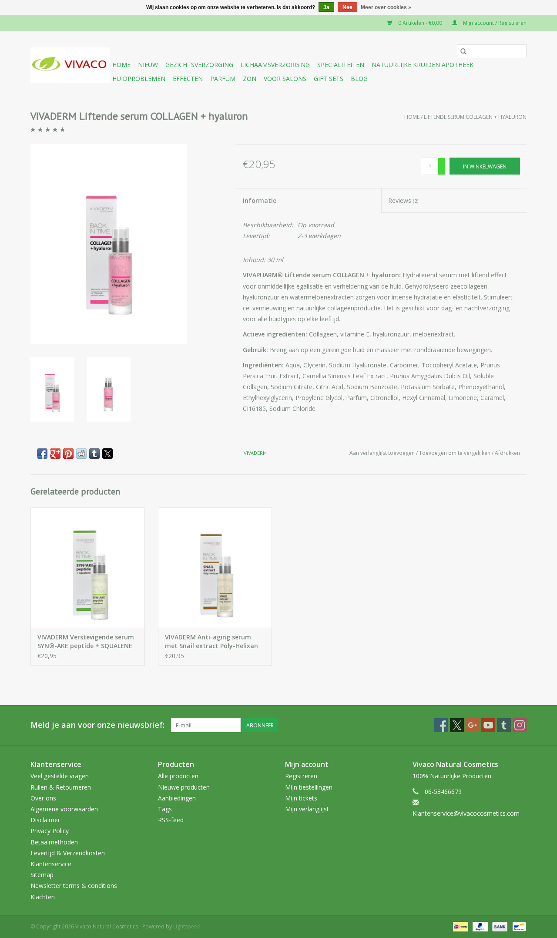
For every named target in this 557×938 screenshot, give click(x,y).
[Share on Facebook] (42, 453)
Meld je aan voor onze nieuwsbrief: (97, 725)
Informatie (259, 200)
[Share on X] (107, 453)
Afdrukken (507, 453)
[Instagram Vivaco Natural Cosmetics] (520, 725)
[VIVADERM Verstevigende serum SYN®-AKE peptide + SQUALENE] (87, 567)
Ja (326, 7)
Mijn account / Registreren (494, 23)
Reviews (403, 200)
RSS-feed (171, 820)
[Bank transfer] (499, 926)
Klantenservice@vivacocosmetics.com (466, 813)
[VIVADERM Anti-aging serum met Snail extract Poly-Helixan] (215, 567)
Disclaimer (45, 820)
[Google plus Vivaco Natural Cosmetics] (473, 725)
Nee (347, 7)
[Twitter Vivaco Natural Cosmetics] (457, 725)
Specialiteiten (340, 65)
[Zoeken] (463, 51)
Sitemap (42, 875)
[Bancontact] (518, 926)
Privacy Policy (49, 831)
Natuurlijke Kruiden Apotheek (422, 65)
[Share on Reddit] (81, 453)
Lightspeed (187, 926)
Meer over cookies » (386, 7)
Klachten (42, 897)
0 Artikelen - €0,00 (420, 23)
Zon (249, 78)
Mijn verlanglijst (307, 809)
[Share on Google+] (55, 453)
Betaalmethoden (54, 842)
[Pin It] (68, 453)
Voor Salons (285, 78)
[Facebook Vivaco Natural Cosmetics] (441, 725)
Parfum (222, 78)
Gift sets (328, 78)
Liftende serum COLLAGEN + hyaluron (475, 117)
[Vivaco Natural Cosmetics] (70, 65)
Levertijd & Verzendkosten (67, 853)
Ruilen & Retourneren (60, 787)
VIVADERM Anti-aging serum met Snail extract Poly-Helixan (211, 641)
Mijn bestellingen (308, 787)
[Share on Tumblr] (94, 453)
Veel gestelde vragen (59, 776)
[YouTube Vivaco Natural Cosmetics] (488, 725)
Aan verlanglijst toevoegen (382, 453)
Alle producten (178, 776)
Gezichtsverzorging (199, 65)
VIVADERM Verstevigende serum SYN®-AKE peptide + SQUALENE (85, 641)
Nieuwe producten (184, 787)
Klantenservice (50, 864)
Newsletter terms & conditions (73, 885)
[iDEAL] (459, 926)
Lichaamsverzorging (275, 65)
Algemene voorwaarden (64, 809)
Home (121, 65)
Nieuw (148, 65)
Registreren (301, 776)
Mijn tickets (301, 798)
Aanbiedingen (177, 798)
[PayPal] (479, 926)
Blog (359, 78)
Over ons (43, 798)
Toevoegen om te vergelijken (455, 453)
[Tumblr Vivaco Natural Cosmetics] (504, 725)
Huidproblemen (138, 78)
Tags (165, 809)
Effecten (188, 78)
